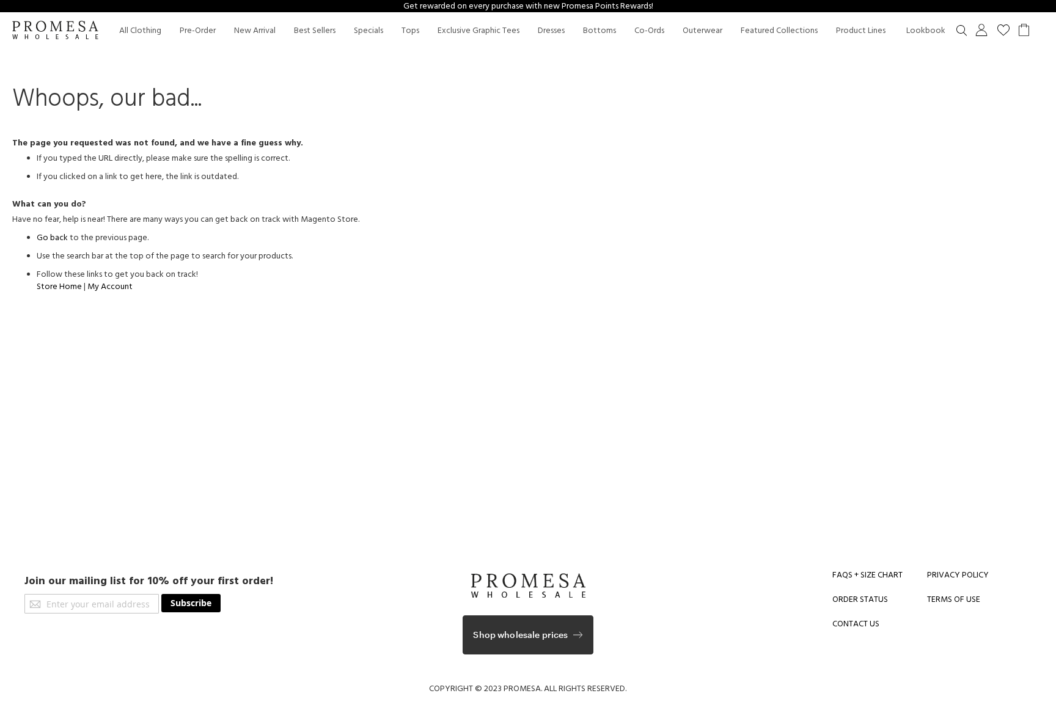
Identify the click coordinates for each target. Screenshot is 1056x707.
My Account (110, 286)
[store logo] (55, 31)
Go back (52, 238)
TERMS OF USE (953, 599)
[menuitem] (140, 30)
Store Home (59, 286)
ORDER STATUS (860, 599)
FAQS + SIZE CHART (867, 575)
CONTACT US (855, 624)
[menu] (540, 30)
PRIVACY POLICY (958, 575)
